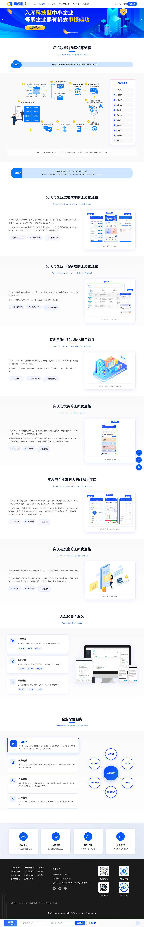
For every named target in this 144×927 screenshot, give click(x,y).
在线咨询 (93, 923)
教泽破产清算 (33, 903)
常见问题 (41, 871)
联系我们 (41, 875)
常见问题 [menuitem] (76, 4)
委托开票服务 (15, 879)
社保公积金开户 (29, 867)
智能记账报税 (15, 871)
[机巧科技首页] (17, 4)
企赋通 (54, 903)
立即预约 (80, 923)
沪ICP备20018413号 (89, 913)
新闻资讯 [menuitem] (86, 4)
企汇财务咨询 (23, 903)
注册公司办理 (15, 867)
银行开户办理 (15, 875)
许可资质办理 (28, 875)
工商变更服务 (28, 871)
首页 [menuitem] (34, 4)
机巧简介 (41, 867)
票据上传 (132, 4)
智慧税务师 (47, 903)
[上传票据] (139, 453)
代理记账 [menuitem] (42, 4)
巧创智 (41, 903)
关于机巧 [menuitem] (52, 4)
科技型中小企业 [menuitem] (63, 4)
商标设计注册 (28, 879)
